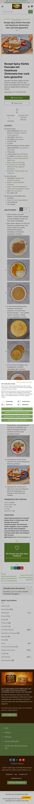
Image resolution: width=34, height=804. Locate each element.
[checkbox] (3, 401)
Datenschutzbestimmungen (24, 382)
